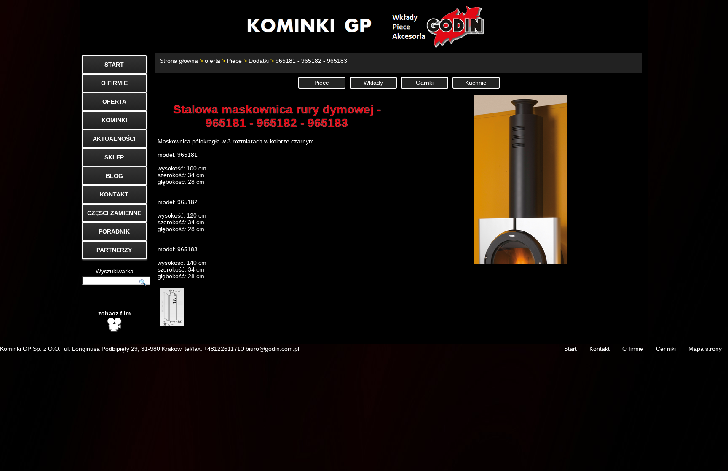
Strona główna (179, 60)
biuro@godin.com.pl (272, 348)
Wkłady (373, 82)
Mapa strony (705, 348)
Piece (234, 60)
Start (570, 348)
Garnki (425, 82)
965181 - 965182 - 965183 (311, 60)
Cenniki (666, 348)
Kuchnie (476, 82)
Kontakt (599, 348)
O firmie (632, 348)
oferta (212, 60)
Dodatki (259, 60)
